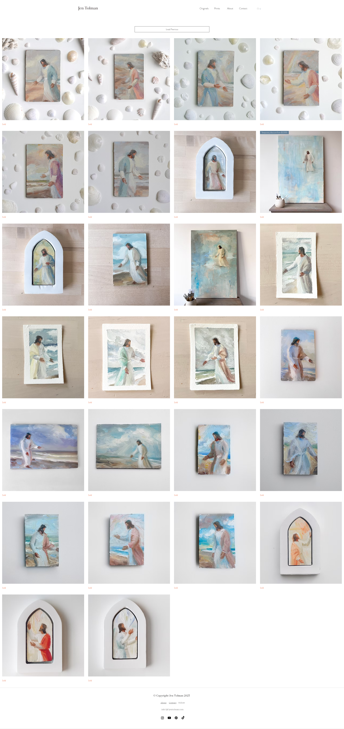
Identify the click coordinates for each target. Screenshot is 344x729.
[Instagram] (162, 718)
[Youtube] (169, 718)
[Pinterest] (176, 718)
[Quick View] (43, 79)
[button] (259, 8)
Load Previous (172, 29)
